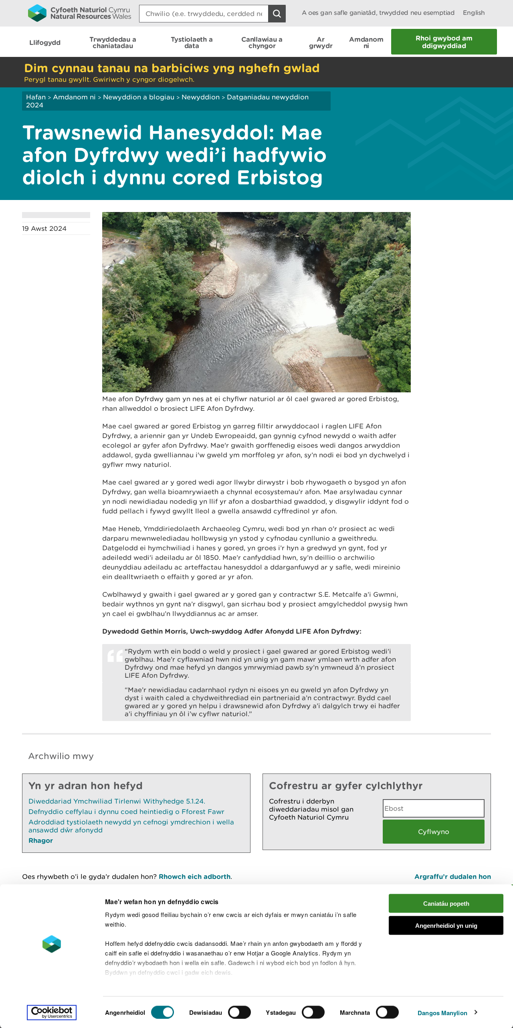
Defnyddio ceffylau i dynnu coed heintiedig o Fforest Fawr (126, 812)
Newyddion (201, 97)
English (474, 12)
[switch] (239, 1012)
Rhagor (40, 840)
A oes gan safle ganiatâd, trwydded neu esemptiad (378, 12)
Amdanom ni (74, 97)
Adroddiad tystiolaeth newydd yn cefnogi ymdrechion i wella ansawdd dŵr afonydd (131, 826)
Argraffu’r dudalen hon (452, 876)
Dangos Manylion (442, 1012)
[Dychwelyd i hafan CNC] (79, 13)
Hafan (36, 97)
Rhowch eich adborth (194, 876)
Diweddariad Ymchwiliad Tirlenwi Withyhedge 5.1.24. (116, 801)
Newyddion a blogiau (139, 97)
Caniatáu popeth (446, 903)
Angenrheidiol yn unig (446, 925)
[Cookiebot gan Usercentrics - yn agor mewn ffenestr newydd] (51, 1012)
